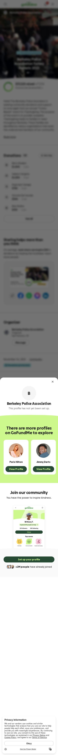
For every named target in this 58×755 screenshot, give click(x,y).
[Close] (53, 382)
